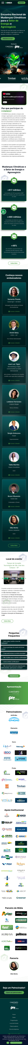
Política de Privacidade (16, 1042)
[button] (2, 578)
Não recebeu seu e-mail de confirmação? (15, 657)
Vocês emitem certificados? (11, 661)
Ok (8, 1042)
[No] (25, 1039)
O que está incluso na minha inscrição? (14, 653)
